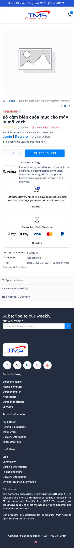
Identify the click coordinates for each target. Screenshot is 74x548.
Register (22, 136)
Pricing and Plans (12, 471)
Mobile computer (12, 386)
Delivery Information (15, 436)
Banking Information (15, 466)
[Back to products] (65, 106)
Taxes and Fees (12, 441)
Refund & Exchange (14, 426)
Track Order (9, 431)
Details (36, 206)
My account (9, 421)
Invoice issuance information (19, 481)
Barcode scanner (12, 381)
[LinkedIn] (27, 365)
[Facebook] (7, 365)
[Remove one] (6, 153)
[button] (68, 326)
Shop (12, 100)
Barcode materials (13, 401)
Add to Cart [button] (47, 153)
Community (9, 461)
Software (8, 406)
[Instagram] (37, 365)
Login (7, 136)
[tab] (37, 297)
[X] (17, 365)
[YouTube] (47, 365)
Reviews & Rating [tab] (16, 288)
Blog (5, 456)
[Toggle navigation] (5, 15)
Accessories (34, 257)
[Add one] (20, 153)
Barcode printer (12, 391)
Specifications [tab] (14, 280)
